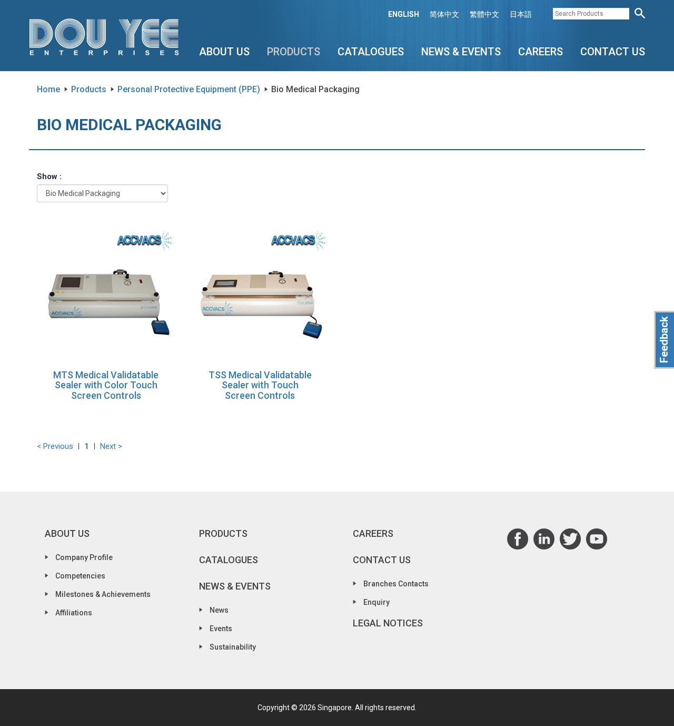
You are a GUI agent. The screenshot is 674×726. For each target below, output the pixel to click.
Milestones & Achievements (103, 594)
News (219, 610)
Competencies (80, 576)
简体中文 (444, 14)
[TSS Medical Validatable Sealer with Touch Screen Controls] (260, 292)
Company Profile (84, 557)
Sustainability (233, 647)
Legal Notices (388, 623)
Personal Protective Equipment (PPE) (188, 89)
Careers (540, 51)
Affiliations (73, 613)
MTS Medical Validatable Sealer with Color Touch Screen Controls (105, 385)
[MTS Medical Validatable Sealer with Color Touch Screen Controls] (106, 292)
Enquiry (376, 602)
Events (221, 628)
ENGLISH (403, 14)
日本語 (521, 14)
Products (293, 51)
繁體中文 (484, 14)
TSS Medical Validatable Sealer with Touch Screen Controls (260, 385)
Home (48, 89)
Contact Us (612, 51)
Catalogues (371, 51)
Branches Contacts (396, 584)
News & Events (461, 51)
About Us (224, 51)
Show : (49, 176)
